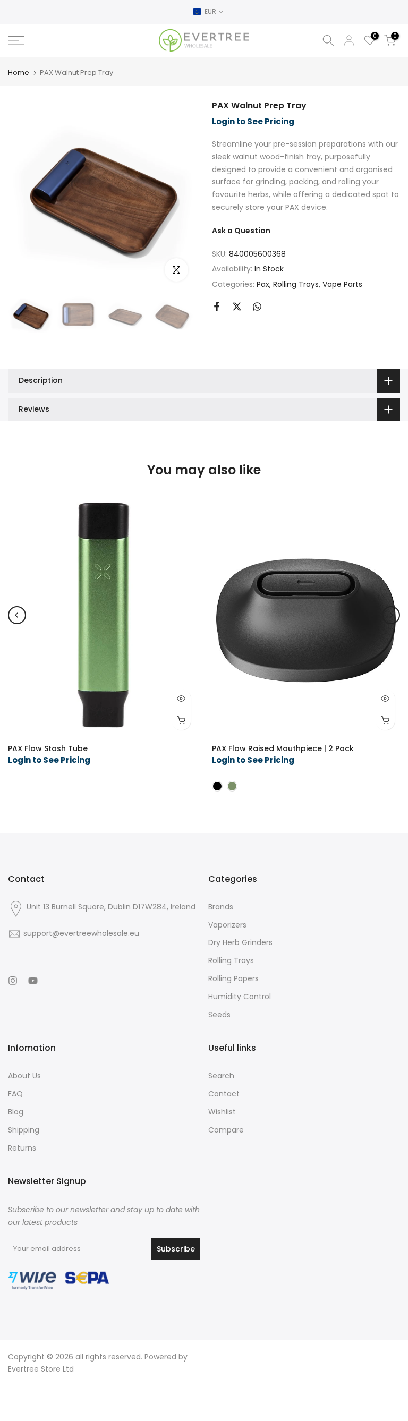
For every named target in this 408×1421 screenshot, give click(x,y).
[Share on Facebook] (217, 306)
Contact (224, 1093)
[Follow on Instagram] (13, 980)
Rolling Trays (296, 284)
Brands (220, 906)
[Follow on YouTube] (33, 980)
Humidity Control (239, 996)
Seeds (219, 1014)
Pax (263, 284)
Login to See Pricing (253, 121)
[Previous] (17, 615)
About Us (24, 1075)
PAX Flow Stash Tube (48, 748)
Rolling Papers (233, 978)
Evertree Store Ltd (41, 1369)
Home (18, 72)
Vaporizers (227, 925)
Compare (226, 1130)
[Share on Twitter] (237, 306)
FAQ (15, 1093)
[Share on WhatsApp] (257, 306)
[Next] (391, 615)
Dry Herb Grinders (240, 942)
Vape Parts (342, 284)
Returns (22, 1148)
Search (221, 1075)
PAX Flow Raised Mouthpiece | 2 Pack (283, 748)
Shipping (23, 1130)
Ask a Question (241, 230)
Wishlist (222, 1112)
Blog (15, 1112)
